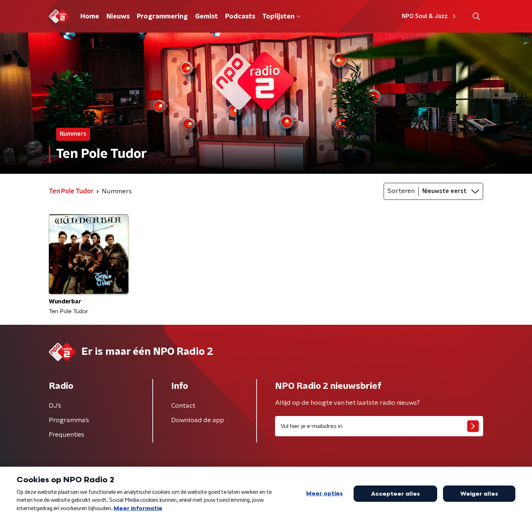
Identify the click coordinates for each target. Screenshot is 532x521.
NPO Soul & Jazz (425, 16)
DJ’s (55, 406)
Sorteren (401, 191)
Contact (183, 406)
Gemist (206, 16)
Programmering (162, 16)
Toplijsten (278, 16)
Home (89, 16)
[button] (476, 16)
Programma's (69, 420)
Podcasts (240, 16)
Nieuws (118, 16)
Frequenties (66, 435)
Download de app (197, 420)
